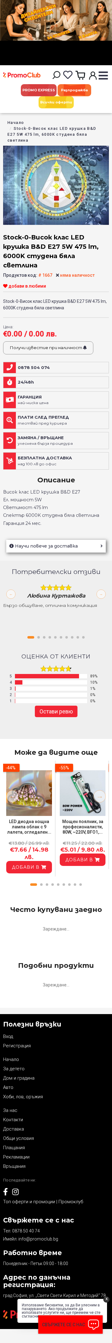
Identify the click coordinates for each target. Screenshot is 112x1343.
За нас (10, 1110)
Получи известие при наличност (46, 347)
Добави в (26, 867)
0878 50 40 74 (26, 1230)
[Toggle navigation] (103, 76)
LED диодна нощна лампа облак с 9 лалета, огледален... (29, 827)
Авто (8, 1087)
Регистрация (17, 1046)
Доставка (13, 1129)
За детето (14, 1069)
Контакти (13, 1119)
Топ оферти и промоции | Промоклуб (43, 1201)
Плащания (14, 1147)
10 (83, 637)
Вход (8, 1036)
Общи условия (18, 1138)
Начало (15, 122)
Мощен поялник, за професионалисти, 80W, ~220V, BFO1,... (82, 827)
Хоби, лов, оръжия (23, 1096)
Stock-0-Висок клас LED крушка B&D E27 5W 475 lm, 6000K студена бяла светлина (51, 134)
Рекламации (16, 1157)
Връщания (14, 1166)
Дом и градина (19, 1078)
